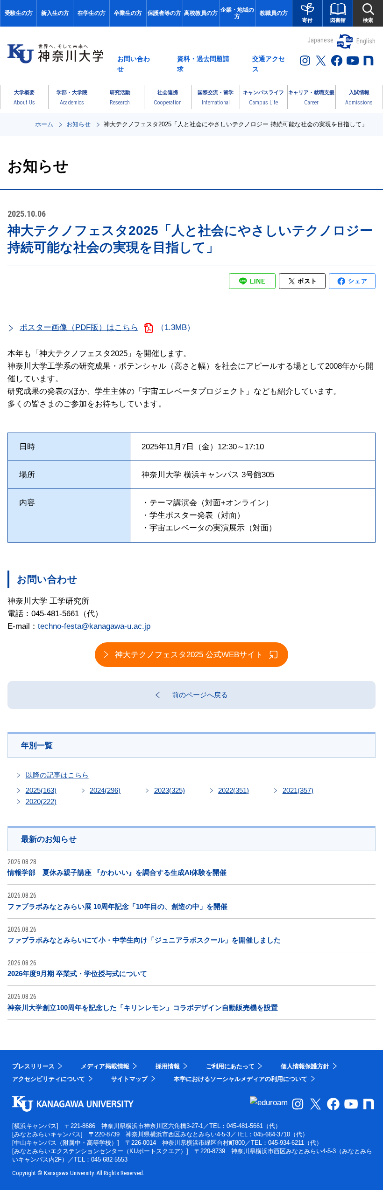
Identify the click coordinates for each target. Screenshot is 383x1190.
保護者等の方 (164, 13)
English (366, 41)
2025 (41, 790)
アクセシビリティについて (48, 1078)
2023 (169, 790)
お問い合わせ (133, 64)
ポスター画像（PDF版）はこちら (79, 327)
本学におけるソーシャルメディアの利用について (240, 1078)
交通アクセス (268, 64)
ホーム (44, 124)
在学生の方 (92, 13)
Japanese (320, 40)
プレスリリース (33, 1066)
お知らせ (78, 124)
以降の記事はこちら (57, 775)
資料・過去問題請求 (203, 64)
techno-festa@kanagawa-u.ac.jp (94, 626)
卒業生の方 (128, 13)
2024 (105, 790)
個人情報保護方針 (305, 1066)
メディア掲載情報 (105, 1066)
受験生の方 (19, 13)
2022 (233, 790)
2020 (41, 801)
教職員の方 (274, 13)
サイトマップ (129, 1078)
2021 (298, 790)
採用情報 (168, 1066)
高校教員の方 (201, 13)
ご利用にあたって (230, 1066)
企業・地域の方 (237, 13)
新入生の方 (55, 13)
